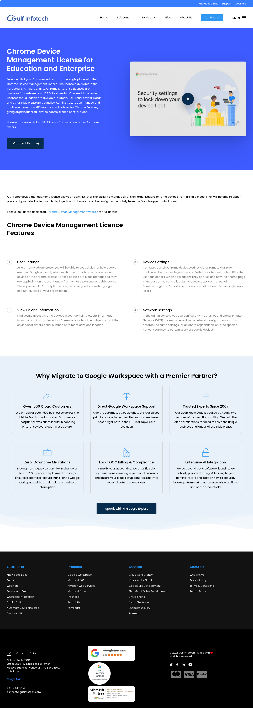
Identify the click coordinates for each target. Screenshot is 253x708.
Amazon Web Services (81, 586)
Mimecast (74, 608)
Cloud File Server (139, 602)
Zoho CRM (74, 602)
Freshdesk (74, 597)
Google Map (14, 679)
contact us (79, 122)
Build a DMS (14, 602)
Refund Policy (198, 591)
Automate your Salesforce (23, 608)
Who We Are (197, 574)
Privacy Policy (198, 580)
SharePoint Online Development (148, 591)
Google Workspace (80, 574)
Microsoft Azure (77, 591)
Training (134, 613)
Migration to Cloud (140, 580)
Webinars (12, 586)
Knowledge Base (17, 574)
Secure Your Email (18, 591)
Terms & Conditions (202, 586)
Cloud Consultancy (141, 574)
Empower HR (14, 613)
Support (12, 580)
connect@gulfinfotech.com (24, 692)
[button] (239, 17)
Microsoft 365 (76, 580)
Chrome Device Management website (72, 212)
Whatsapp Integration (20, 597)
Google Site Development (145, 586)
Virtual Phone (137, 597)
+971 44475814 (16, 688)
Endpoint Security (139, 608)
